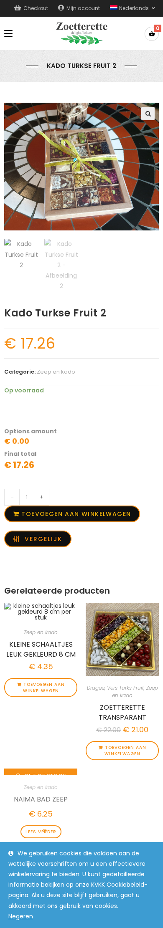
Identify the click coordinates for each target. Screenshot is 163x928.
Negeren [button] (20, 916)
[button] (148, 113)
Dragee (95, 687)
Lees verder (40, 832)
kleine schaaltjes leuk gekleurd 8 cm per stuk (41, 648)
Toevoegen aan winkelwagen (76, 514)
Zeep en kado (56, 372)
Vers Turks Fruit (125, 687)
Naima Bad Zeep (41, 799)
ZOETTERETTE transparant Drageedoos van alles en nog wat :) (122, 711)
